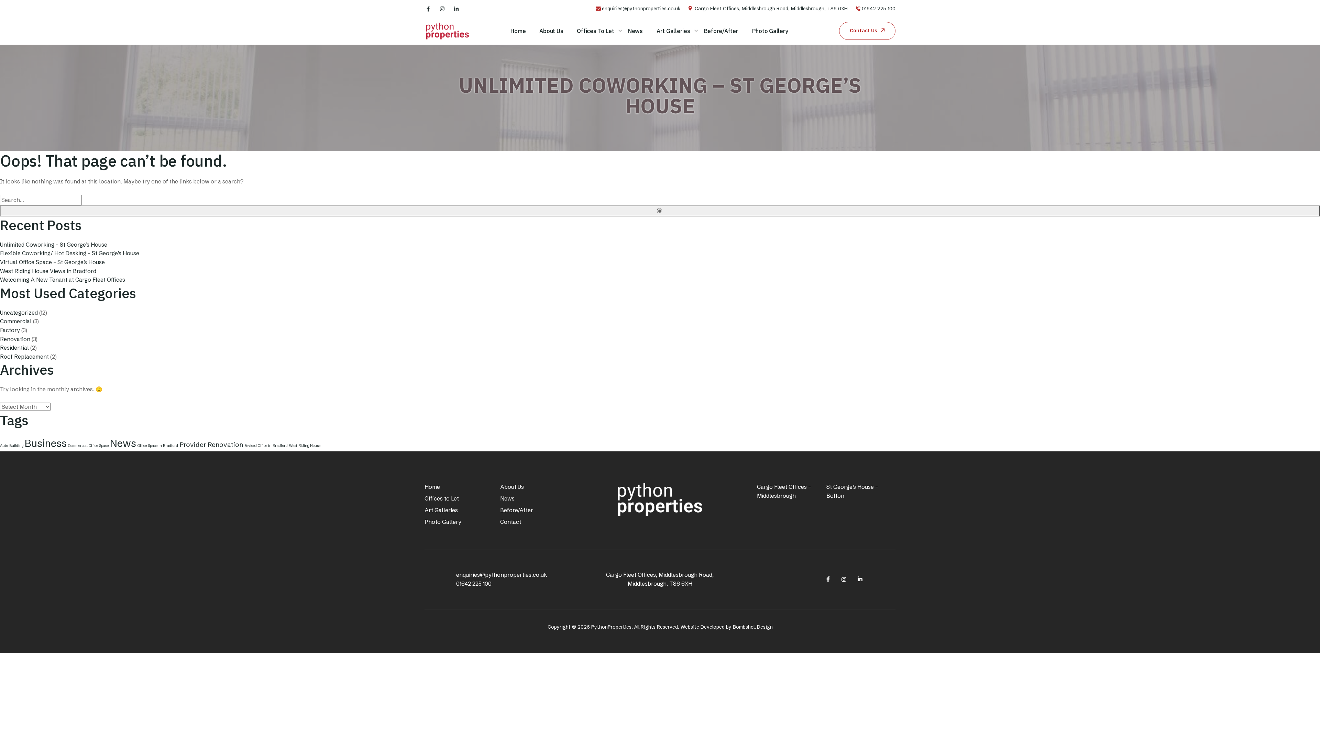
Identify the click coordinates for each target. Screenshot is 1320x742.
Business (46, 443)
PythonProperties (611, 627)
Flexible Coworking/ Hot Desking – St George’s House (69, 253)
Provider (192, 444)
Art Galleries (673, 31)
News (635, 31)
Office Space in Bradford (158, 445)
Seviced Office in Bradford (266, 445)
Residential (14, 347)
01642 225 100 (878, 8)
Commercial (16, 321)
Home (518, 31)
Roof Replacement (24, 356)
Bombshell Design (753, 627)
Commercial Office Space (88, 445)
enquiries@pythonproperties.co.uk (641, 8)
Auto (4, 445)
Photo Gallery (770, 31)
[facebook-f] (428, 8)
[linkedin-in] (456, 8)
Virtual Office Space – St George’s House (52, 262)
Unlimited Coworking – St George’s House (53, 244)
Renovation (15, 339)
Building (16, 445)
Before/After (721, 31)
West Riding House (304, 445)
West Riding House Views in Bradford (48, 271)
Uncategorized (19, 312)
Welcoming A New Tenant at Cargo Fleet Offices (62, 279)
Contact (510, 521)
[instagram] (442, 8)
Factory (10, 330)
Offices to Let (595, 31)
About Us (551, 31)
